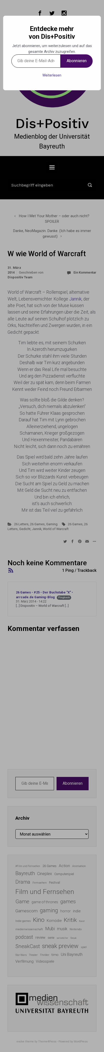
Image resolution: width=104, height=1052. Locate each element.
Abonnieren (77, 60)
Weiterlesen (51, 75)
